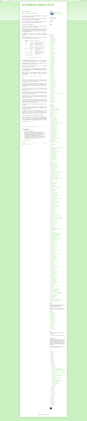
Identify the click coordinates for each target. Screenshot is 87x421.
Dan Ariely (52, 43)
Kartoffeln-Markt (39, 65)
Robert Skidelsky (53, 84)
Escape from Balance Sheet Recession (56, 217)
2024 (51, 355)
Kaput (51, 116)
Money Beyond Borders (54, 106)
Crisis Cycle (52, 111)
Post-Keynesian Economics (54, 120)
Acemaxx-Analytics (58, 12)
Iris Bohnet (52, 51)
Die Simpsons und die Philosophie (55, 299)
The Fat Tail (52, 263)
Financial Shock (53, 268)
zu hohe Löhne (39, 61)
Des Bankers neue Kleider (54, 229)
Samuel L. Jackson (53, 87)
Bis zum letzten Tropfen (54, 295)
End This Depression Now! (54, 239)
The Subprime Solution (54, 278)
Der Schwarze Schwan (54, 271)
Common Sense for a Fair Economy (55, 300)
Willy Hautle (52, 102)
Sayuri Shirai (52, 89)
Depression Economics (54, 269)
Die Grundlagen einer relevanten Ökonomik (56, 122)
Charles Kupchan (53, 41)
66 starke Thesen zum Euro (54, 225)
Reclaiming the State (53, 185)
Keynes (52, 222)
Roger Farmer (52, 86)
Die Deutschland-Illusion (54, 221)
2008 (51, 405)
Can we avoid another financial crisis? (56, 198)
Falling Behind (53, 297)
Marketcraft (52, 187)
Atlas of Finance (53, 121)
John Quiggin (52, 57)
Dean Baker (52, 47)
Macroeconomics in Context (54, 188)
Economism (52, 199)
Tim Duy (52, 99)
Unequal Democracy (53, 277)
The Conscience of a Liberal (54, 301)
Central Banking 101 (53, 144)
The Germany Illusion (53, 189)
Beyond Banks (53, 114)
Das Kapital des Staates (54, 223)
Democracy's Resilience (54, 119)
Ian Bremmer (52, 50)
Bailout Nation (52, 261)
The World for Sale (53, 137)
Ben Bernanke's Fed (53, 280)
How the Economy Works (54, 219)
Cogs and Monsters (53, 156)
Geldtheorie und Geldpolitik (54, 108)
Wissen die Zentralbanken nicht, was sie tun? (57, 374)
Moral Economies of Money (54, 148)
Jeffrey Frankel (53, 56)
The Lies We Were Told (54, 182)
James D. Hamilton (53, 52)
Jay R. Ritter (52, 55)
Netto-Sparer (38, 113)
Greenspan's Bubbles (53, 296)
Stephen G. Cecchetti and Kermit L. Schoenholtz (57, 93)
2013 (51, 399)
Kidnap (52, 180)
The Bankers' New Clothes (54, 235)
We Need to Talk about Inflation (55, 134)
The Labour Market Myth (54, 110)
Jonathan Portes (53, 59)
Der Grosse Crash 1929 (54, 272)
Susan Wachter (53, 96)
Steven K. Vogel (53, 95)
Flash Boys (52, 226)
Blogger (48, 414)
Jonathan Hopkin (53, 58)
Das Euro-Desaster (53, 190)
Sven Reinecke (53, 97)
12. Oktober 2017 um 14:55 (28, 139)
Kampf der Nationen (53, 154)
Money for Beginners (53, 135)
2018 (51, 362)
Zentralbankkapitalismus (54, 161)
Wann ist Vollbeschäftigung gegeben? (56, 368)
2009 (51, 404)
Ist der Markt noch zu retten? (54, 262)
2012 (51, 400)
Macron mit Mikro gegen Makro (29, 13)
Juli (52, 387)
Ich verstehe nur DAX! (53, 279)
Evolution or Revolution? (54, 176)
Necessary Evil (53, 191)
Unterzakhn (52, 240)
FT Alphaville (52, 312)
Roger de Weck (53, 85)
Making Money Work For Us (54, 142)
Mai (52, 389)
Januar (52, 394)
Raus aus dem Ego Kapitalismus (55, 138)
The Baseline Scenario (54, 314)
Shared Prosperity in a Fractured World (56, 109)
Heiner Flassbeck (53, 49)
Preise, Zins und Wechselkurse (55, 173)
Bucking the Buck (53, 141)
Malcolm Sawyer (53, 64)
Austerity (52, 231)
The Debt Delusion (53, 149)
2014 (51, 398)
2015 (51, 397)
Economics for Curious (54, 220)
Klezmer (52, 294)
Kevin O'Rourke (53, 60)
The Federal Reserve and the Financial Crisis (57, 233)
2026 (51, 353)
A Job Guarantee (53, 157)
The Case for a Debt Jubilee (54, 117)
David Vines (52, 46)
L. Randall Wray (53, 61)
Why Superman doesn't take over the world (56, 178)
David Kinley (52, 45)
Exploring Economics (39, 57)
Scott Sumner (52, 90)
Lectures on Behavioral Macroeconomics (56, 238)
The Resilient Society (53, 153)
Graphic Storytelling (53, 276)
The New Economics (53, 152)
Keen (23, 69)
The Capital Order (53, 139)
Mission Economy (53, 159)
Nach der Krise (53, 255)
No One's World (53, 230)
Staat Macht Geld (53, 140)
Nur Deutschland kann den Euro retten (56, 215)
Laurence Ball (52, 63)
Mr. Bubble (52, 275)
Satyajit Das (52, 88)
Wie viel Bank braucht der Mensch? (55, 234)
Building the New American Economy (56, 186)
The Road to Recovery (54, 227)
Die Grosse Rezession (54, 257)
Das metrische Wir (53, 196)
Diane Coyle (52, 48)
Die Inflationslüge (53, 232)
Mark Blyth (52, 65)
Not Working (52, 174)
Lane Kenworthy (53, 62)
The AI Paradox (53, 107)
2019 (51, 361)
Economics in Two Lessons (54, 177)
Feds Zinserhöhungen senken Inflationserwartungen (55, 382)
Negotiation (52, 113)
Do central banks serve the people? (55, 151)
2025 (51, 354)
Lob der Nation (53, 184)
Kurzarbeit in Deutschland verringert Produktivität (58, 369)
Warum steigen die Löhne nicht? (55, 383)
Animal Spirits (52, 267)
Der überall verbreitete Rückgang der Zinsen (57, 380)
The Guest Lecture (53, 136)
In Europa (52, 270)
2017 (51, 363)
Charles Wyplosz (53, 42)
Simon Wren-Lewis (53, 92)
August (52, 386)
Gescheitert (52, 265)
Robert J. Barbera (53, 82)
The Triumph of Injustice (54, 118)
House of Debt (52, 224)
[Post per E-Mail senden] (33, 126)
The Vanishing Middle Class (54, 195)
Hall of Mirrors (52, 216)
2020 (51, 360)
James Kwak (52, 54)
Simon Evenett (53, 91)
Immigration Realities (53, 115)
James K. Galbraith (53, 53)
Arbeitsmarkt (25, 65)
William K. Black (53, 101)
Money (51, 146)
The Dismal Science (53, 273)
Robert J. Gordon (53, 83)
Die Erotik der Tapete (53, 298)
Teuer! (51, 143)
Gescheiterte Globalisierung (54, 179)
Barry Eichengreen (53, 39)
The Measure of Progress (54, 112)
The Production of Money (54, 197)
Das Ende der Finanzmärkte (54, 274)
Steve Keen (52, 94)
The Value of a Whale (53, 150)
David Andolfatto (53, 44)
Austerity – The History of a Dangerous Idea (56, 218)
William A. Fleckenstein (54, 100)
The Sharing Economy (54, 200)
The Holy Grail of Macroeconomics (55, 266)
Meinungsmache (53, 260)
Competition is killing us (54, 158)
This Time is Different (53, 258)
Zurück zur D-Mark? (53, 237)
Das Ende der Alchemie (54, 192)
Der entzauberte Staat (54, 155)
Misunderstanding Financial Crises (55, 236)
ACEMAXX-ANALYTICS (38, 5)
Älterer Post (45, 142)
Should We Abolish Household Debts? (56, 175)
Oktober (52, 367)
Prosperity (52, 181)
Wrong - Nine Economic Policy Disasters (56, 228)
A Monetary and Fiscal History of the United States (57, 147)
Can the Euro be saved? (54, 193)
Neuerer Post (24, 142)
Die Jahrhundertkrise (53, 256)
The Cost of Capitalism (54, 264)
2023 (51, 356)
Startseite (34, 142)
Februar (52, 393)
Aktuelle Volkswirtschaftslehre (55, 259)
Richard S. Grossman (53, 80)
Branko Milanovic (53, 40)
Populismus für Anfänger (54, 194)
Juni (52, 388)
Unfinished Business (53, 183)
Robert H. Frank (53, 81)
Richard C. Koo (53, 79)
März (52, 392)
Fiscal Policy (52, 145)
